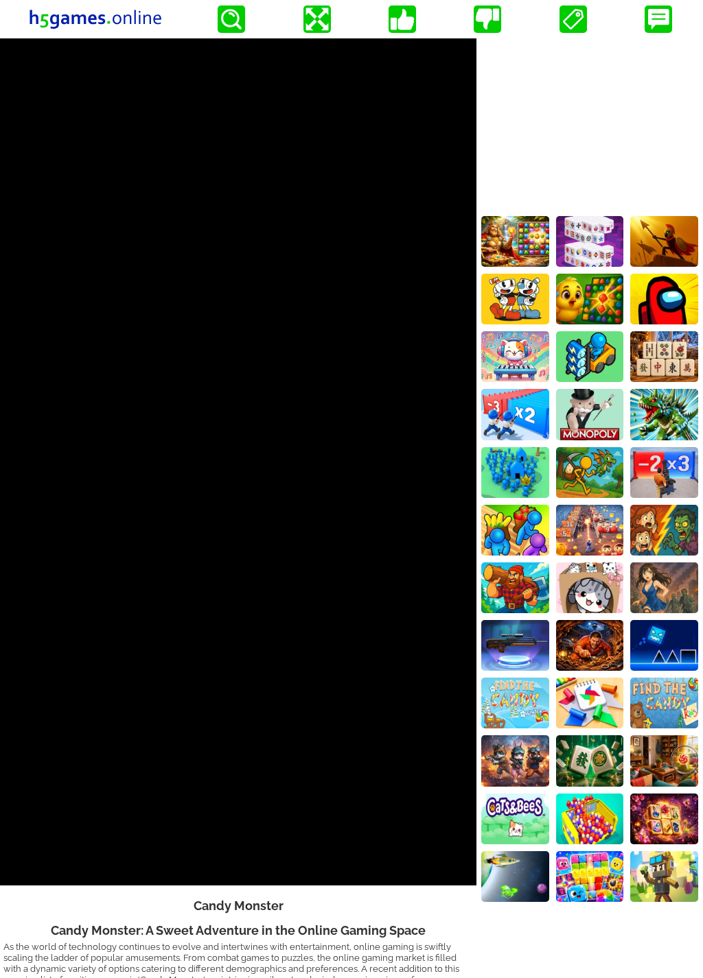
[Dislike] (487, 19)
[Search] (231, 19)
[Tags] (573, 19)
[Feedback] (658, 19)
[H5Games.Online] (95, 19)
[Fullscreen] (317, 19)
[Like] (402, 19)
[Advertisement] (589, 124)
